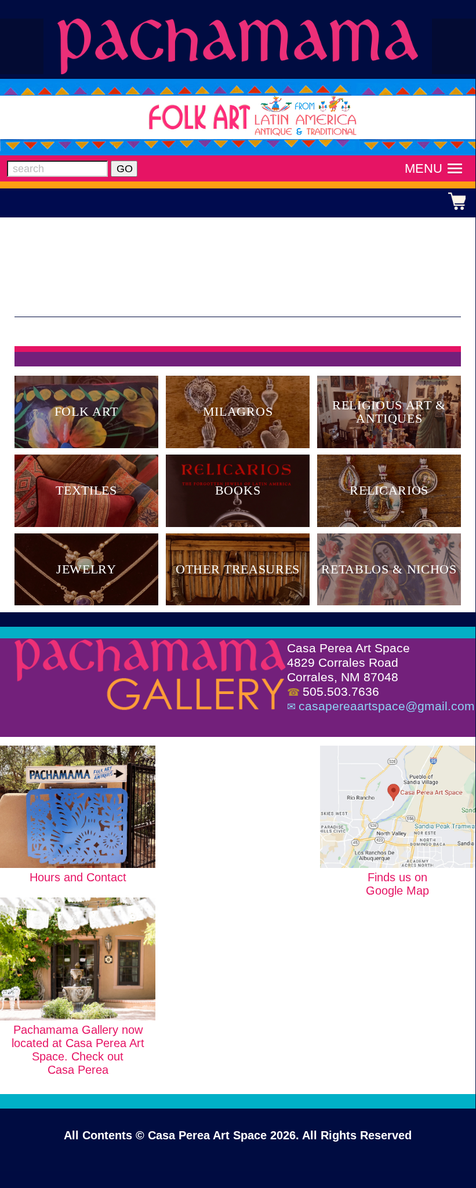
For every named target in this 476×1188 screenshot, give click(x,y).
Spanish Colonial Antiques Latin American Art (237, 46)
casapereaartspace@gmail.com (387, 706)
